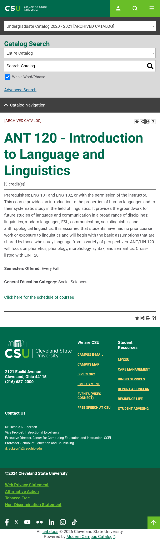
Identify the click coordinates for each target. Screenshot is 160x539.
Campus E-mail (90, 355)
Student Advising (133, 409)
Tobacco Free (17, 497)
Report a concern (133, 389)
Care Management (134, 369)
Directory (86, 374)
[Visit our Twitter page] (16, 522)
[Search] (150, 66)
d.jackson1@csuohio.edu (23, 448)
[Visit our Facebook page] (7, 522)
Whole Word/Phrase (28, 77)
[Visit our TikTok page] (74, 522)
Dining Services (131, 379)
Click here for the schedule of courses (39, 297)
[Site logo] (26, 8)
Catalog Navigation (27, 105)
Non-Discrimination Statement (33, 504)
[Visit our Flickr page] (39, 522)
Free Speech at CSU (94, 408)
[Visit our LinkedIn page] (51, 522)
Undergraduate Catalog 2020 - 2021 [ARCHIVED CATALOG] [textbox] (60, 26)
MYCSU (123, 360)
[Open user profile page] (118, 8)
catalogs (50, 531)
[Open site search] (135, 8)
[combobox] (80, 26)
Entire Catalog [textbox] (19, 53)
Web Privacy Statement (27, 484)
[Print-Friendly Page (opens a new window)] (147, 121)
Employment (89, 384)
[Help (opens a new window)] (153, 121)
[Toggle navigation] (151, 8)
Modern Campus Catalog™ (90, 536)
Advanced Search (20, 89)
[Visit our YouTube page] (27, 522)
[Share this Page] (142, 121)
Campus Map (88, 364)
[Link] (154, 522)
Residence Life (130, 399)
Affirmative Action (22, 491)
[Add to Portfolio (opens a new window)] (137, 121)
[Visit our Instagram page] (63, 522)
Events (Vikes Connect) (89, 396)
